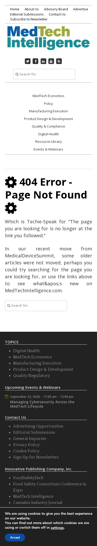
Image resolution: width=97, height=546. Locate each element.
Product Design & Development (48, 118)
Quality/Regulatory (31, 375)
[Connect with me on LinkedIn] (43, 61)
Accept (15, 537)
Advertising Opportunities (38, 426)
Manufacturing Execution (48, 111)
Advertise (80, 9)
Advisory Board (56, 9)
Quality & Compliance (48, 126)
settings (57, 528)
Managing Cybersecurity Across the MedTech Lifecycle (42, 404)
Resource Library (48, 141)
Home (14, 9)
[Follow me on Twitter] (27, 61)
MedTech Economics (48, 95)
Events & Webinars (48, 149)
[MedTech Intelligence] (48, 43)
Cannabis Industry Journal (37, 502)
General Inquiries (29, 438)
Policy (48, 103)
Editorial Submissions (27, 14)
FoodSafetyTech (28, 478)
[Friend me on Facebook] (35, 61)
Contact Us (57, 14)
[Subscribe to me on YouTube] (51, 61)
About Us (32, 9)
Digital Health (48, 134)
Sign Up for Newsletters (36, 457)
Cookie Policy (26, 451)
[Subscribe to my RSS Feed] (59, 61)
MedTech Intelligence (33, 496)
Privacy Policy (26, 444)
